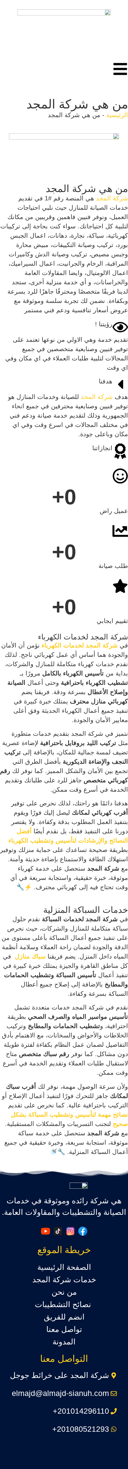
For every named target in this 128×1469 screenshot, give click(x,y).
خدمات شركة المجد (64, 1279)
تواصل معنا (64, 1329)
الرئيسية (117, 115)
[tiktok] (58, 1231)
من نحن (64, 1292)
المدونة (64, 1341)
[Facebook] (82, 1231)
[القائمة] (120, 69)
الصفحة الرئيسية (64, 1267)
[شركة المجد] (64, 30)
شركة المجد (112, 198)
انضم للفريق (64, 1316)
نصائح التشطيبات (64, 1304)
